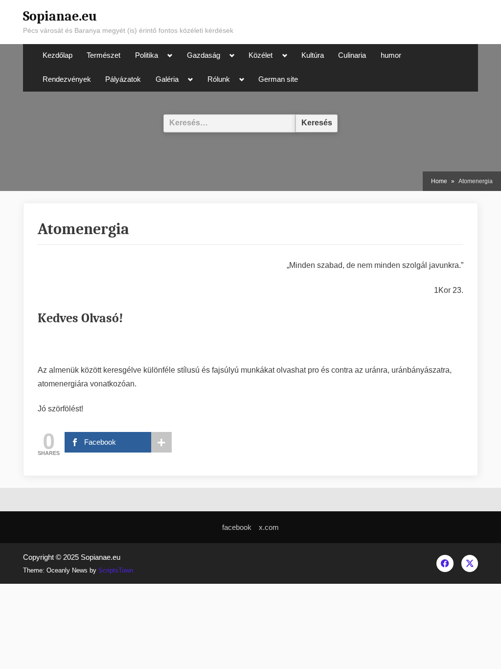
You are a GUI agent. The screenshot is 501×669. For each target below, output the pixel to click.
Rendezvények (67, 79)
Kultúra (312, 55)
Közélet (261, 55)
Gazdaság (203, 55)
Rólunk (218, 79)
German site (278, 79)
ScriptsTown (115, 570)
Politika (146, 55)
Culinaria (352, 55)
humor (391, 55)
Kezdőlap (57, 55)
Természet (103, 55)
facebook (236, 527)
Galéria (167, 79)
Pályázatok (123, 79)
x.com (269, 527)
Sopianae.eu (60, 16)
